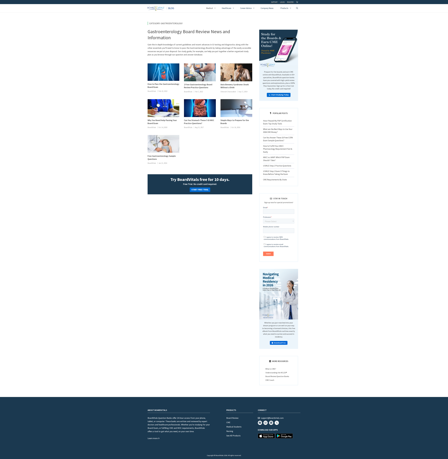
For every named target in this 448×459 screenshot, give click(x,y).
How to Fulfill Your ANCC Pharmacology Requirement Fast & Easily (277, 149)
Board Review (232, 418)
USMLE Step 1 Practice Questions (277, 165)
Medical (209, 8)
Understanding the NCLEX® (276, 372)
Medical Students (234, 426)
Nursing (229, 431)
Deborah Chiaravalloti (228, 92)
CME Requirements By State (275, 179)
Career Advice (246, 8)
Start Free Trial (199, 189)
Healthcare (226, 8)
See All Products (233, 435)
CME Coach (269, 380)
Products (284, 8)
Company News (267, 8)
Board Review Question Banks (277, 376)
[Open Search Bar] (297, 8)
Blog (171, 8)
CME (228, 422)
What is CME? (270, 369)
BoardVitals (152, 91)
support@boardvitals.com (272, 418)
